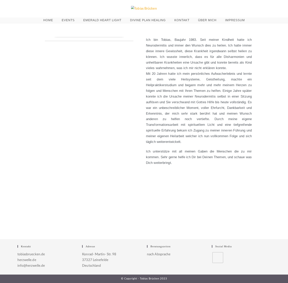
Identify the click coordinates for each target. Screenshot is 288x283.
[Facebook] (217, 257)
